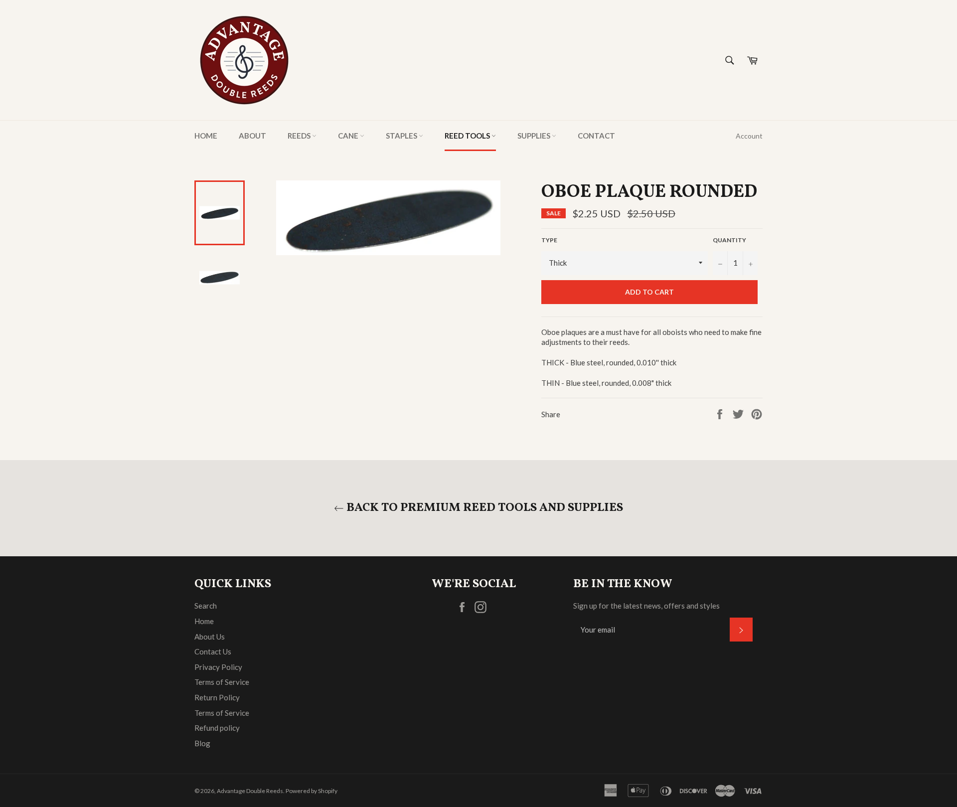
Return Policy (217, 697)
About (252, 135)
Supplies (534, 135)
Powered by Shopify (311, 791)
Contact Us (212, 651)
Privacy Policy (218, 666)
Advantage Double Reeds (250, 791)
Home (205, 135)
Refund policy (217, 727)
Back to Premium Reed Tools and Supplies (483, 508)
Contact (596, 135)
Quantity (729, 240)
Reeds (300, 135)
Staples (402, 135)
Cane (349, 135)
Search (205, 605)
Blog (202, 743)
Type (549, 240)
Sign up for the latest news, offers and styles (646, 605)
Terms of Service (221, 681)
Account (749, 136)
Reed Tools (468, 135)
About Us (209, 636)
